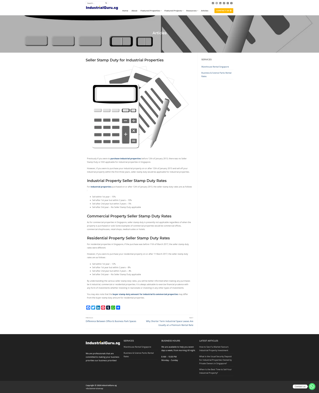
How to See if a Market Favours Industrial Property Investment (214, 348)
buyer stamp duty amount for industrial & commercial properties (145, 294)
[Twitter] (224, 3)
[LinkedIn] (220, 3)
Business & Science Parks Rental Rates (216, 74)
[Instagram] (216, 3)
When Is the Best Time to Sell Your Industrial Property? (215, 371)
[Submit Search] (106, 3)
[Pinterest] (227, 3)
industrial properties (101, 186)
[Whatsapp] (312, 386)
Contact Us (222, 10)
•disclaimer (90, 388)
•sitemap (99, 388)
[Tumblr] (231, 3)
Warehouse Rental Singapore (215, 66)
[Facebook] (213, 3)
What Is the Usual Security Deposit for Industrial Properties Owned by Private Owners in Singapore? (215, 360)
